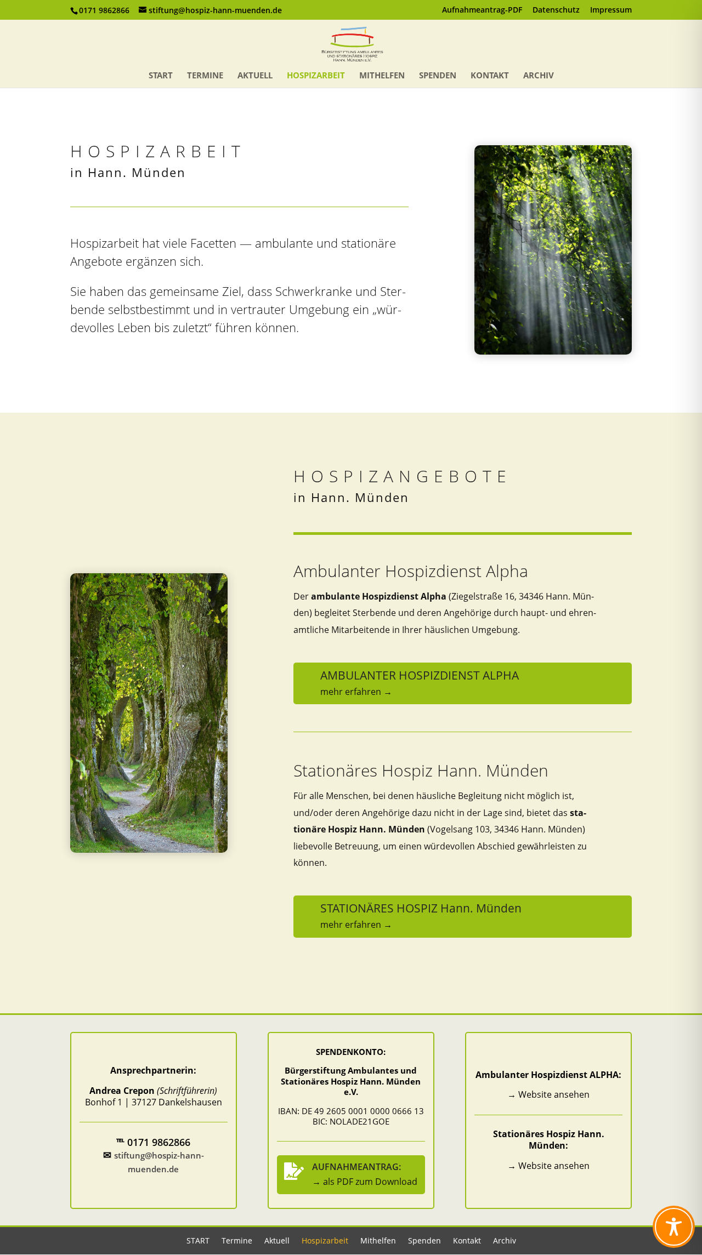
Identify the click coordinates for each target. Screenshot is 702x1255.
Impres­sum (611, 10)
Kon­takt (490, 76)
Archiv (538, 76)
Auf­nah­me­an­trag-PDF (482, 10)
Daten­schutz (556, 10)
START (161, 76)
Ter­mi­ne (205, 76)
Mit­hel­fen (382, 76)
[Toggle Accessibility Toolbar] (674, 1227)
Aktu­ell (255, 76)
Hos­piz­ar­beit (316, 76)
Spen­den (437, 76)
